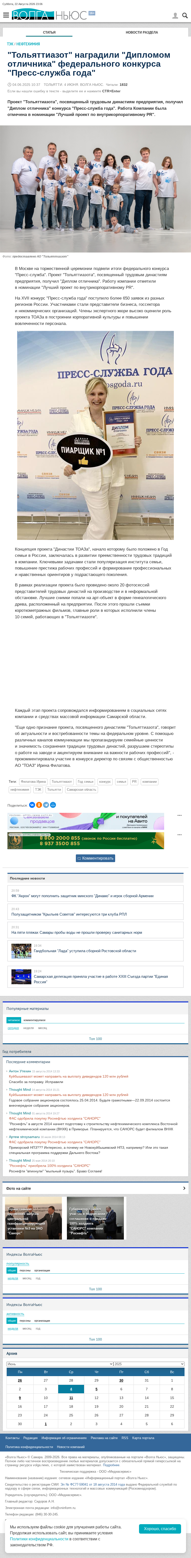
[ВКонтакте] (32, 805)
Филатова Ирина (33, 781)
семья (121, 781)
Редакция (30, 1438)
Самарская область (81, 789)
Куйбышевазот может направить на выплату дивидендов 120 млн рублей (68, 1076)
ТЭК (10, 44)
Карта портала (143, 1438)
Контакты (12, 1438)
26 (20, 1380)
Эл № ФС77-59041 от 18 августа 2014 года (92, 1484)
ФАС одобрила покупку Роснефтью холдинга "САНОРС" (54, 1118)
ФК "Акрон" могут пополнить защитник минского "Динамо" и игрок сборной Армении (82, 896)
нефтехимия (19, 789)
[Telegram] (46, 805)
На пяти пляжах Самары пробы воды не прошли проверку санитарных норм (76, 932)
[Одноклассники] (39, 805)
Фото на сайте (18, 1188)
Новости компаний (71, 1447)
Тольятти (54, 789)
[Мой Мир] (53, 805)
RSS (125, 1438)
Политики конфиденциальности (39, 1539)
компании (150, 781)
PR (134, 781)
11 (71, 1398)
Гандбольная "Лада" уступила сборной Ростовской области (85, 951)
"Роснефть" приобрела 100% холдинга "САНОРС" (49, 1166)
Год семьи (85, 781)
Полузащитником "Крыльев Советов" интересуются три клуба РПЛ (69, 914)
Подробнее (111, 1465)
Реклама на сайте (104, 1438)
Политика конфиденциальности (29, 1447)
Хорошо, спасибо (160, 1529)
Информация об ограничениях (64, 1438)
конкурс (105, 781)
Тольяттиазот (62, 781)
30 (121, 1380)
